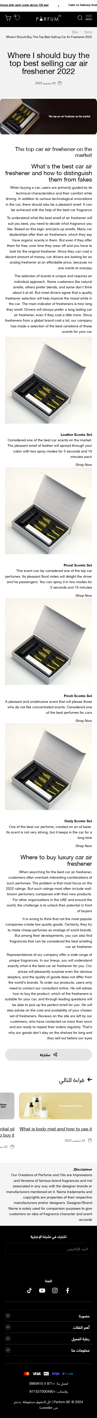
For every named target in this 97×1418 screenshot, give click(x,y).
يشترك (48, 1264)
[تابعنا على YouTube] (42, 1290)
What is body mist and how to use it (56, 1128)
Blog (75, 31)
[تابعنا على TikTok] (29, 1290)
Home (88, 31)
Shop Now (84, 464)
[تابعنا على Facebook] (67, 1290)
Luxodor (46, 1407)
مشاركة (45, 1054)
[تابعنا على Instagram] (54, 1290)
